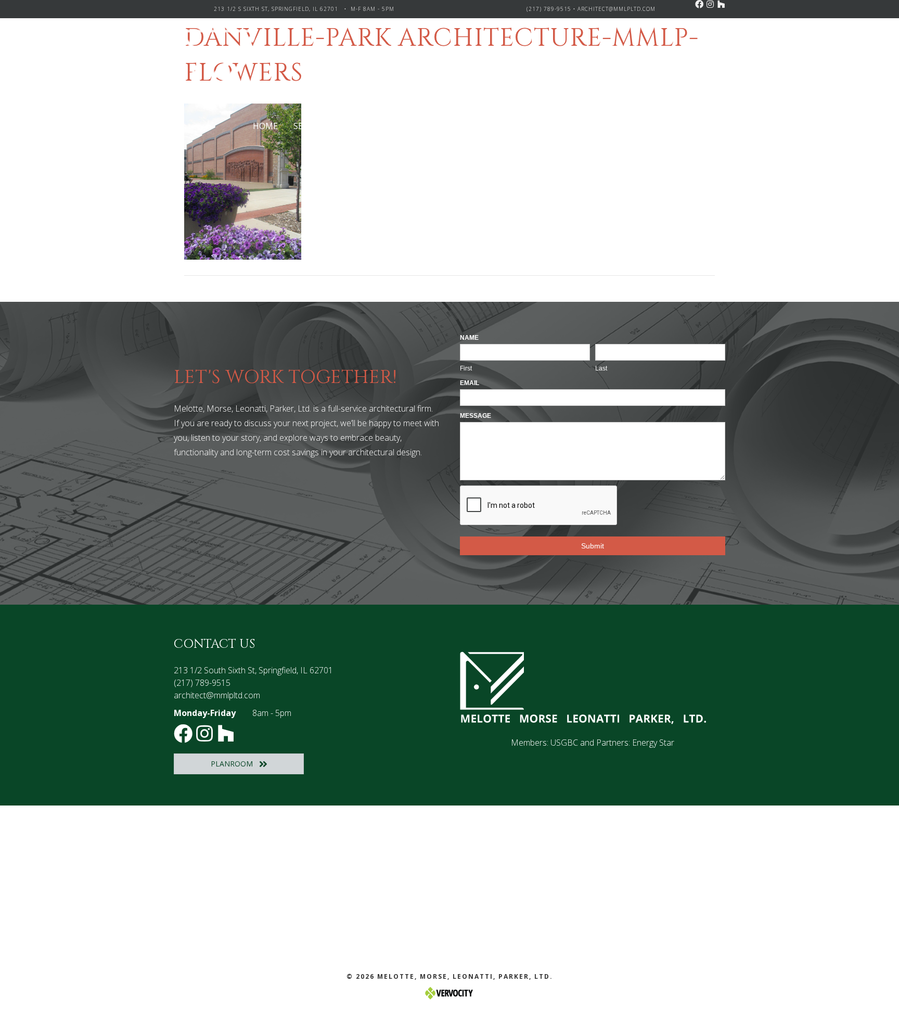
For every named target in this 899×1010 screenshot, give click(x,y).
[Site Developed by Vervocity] (449, 992)
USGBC (564, 742)
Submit (592, 546)
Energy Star (653, 742)
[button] (699, 4)
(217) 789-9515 (548, 8)
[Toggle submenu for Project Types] (419, 126)
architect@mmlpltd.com (616, 8)
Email (469, 383)
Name (469, 337)
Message (475, 415)
